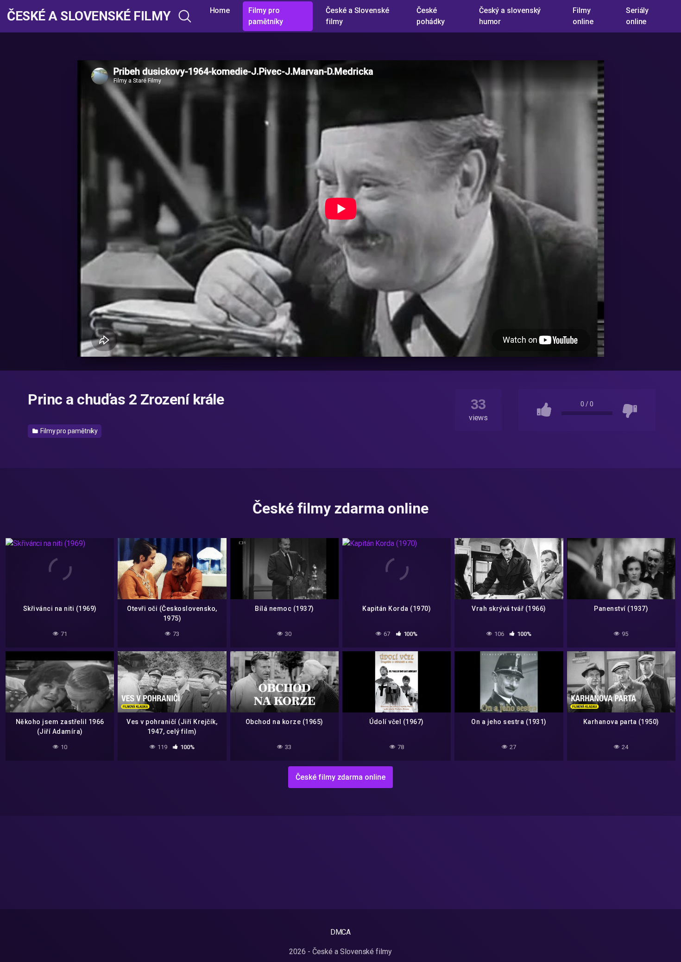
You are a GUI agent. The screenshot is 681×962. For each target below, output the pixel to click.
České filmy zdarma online (340, 777)
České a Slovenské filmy (89, 16)
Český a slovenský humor (510, 16)
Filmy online (583, 16)
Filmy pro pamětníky (265, 16)
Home (220, 10)
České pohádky (430, 16)
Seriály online (637, 16)
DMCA (340, 932)
